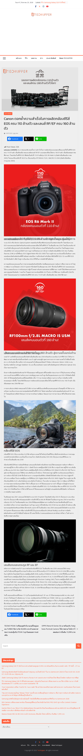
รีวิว (26, 58)
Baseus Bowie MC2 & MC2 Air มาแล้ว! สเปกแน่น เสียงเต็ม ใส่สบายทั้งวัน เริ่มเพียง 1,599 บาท (33, 714)
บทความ (34, 58)
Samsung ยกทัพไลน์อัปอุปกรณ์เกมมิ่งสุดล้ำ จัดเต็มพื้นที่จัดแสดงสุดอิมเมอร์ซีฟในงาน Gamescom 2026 (35, 699)
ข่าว (41, 58)
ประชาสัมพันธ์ (51, 58)
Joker (16, 133)
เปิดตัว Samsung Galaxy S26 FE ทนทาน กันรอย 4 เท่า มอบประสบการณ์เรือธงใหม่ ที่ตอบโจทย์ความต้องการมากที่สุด (40, 678)
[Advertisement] (41, 39)
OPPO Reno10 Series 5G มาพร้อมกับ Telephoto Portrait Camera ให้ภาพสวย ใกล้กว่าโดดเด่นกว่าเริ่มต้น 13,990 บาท (58, 629)
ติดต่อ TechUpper (65, 58)
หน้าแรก (19, 58)
